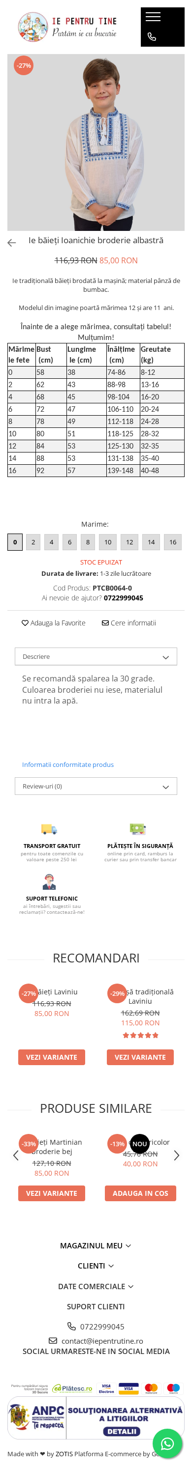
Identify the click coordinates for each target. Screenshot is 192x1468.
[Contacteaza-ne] (152, 37)
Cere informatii (132, 622)
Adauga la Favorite (57, 622)
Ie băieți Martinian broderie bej (51, 1146)
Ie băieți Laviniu (52, 991)
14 (151, 541)
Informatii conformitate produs (68, 764)
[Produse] (154, 19)
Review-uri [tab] (42, 786)
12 (129, 541)
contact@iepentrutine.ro (101, 1341)
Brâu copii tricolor (140, 1142)
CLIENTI (92, 1265)
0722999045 (101, 1326)
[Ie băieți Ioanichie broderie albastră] (96, 142)
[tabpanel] (96, 142)
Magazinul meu (92, 1245)
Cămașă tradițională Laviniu (140, 996)
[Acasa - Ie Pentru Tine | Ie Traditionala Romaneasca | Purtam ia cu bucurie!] (67, 27)
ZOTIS (64, 1453)
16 (172, 541)
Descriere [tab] (36, 656)
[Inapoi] (7, 243)
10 (107, 541)
